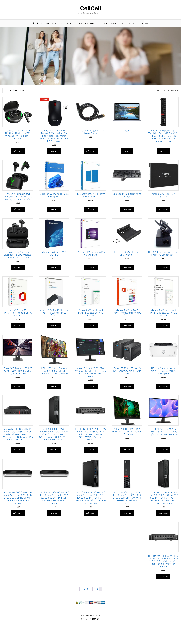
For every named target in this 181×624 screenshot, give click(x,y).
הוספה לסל (90, 151)
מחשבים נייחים (125, 23)
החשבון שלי (45, 23)
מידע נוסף (163, 151)
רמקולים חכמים (82, 23)
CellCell (90, 8)
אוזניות (92, 23)
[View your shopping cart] (38, 23)
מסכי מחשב (70, 23)
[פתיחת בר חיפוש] (34, 23)
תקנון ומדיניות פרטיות (93, 615)
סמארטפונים (113, 23)
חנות (146, 23)
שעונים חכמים (102, 23)
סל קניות (54, 23)
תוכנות (61, 23)
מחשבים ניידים (138, 23)
